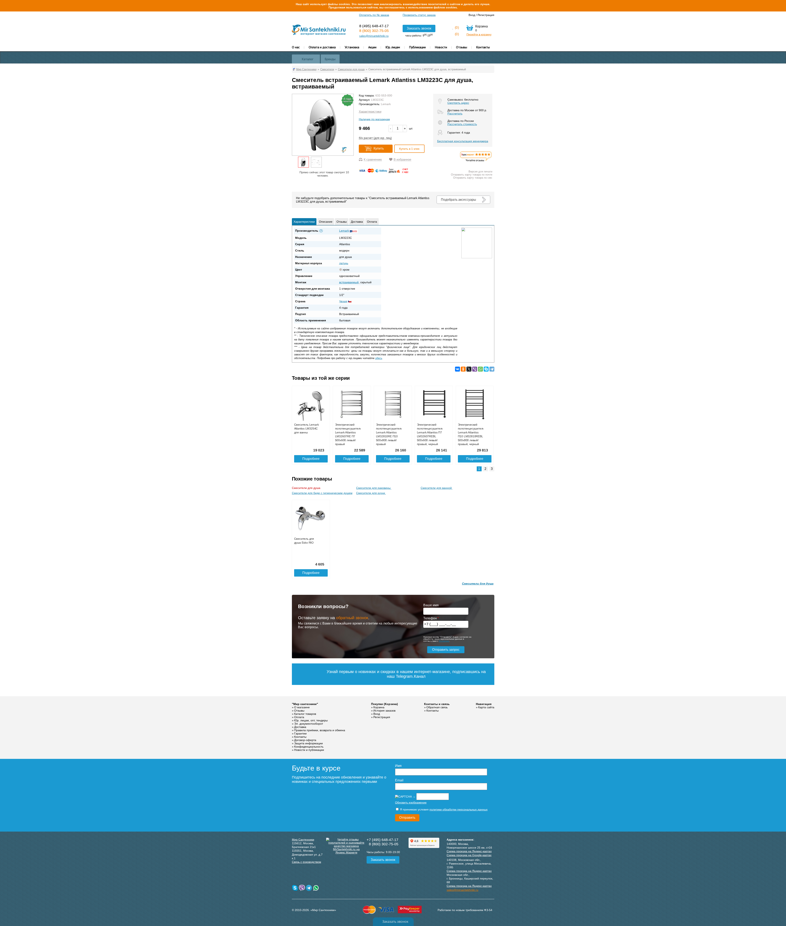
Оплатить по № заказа (374, 15)
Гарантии (300, 733)
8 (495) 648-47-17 (374, 26)
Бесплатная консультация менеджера (462, 141)
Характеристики (370, 111)
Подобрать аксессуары (458, 199)
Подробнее (311, 458)
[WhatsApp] (480, 369)
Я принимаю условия (443, 809)
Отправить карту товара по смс (472, 177)
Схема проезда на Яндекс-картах (469, 851)
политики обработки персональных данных (458, 809)
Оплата (372, 221)
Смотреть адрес (458, 102)
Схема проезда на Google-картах (469, 855)
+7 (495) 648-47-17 (382, 840)
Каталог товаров (305, 713)
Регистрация (486, 15)
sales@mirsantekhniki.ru (373, 35)
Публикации (417, 47)
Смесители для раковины (373, 488)
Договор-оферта (305, 740)
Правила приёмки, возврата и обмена (319, 730)
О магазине (302, 707)
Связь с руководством (306, 862)
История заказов (384, 710)
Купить (379, 148)
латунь (343, 263)
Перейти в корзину (478, 34)
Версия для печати (480, 171)
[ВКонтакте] (457, 369)
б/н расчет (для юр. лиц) (375, 137)
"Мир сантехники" (305, 704)
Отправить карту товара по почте (471, 174)
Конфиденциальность (308, 746)
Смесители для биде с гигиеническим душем (322, 493)
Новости (441, 47)
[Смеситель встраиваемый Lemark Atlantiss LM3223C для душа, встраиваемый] (303, 162)
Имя (398, 765)
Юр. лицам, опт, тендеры (311, 720)
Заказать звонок (419, 28)
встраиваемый (349, 282)
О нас (296, 47)
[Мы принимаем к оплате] (384, 172)
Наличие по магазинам (374, 119)
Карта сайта (486, 707)
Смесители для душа (306, 488)
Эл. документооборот (308, 723)
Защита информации (308, 743)
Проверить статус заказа (419, 15)
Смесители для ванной (437, 488)
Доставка (357, 221)
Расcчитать (454, 113)
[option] (303, 162)
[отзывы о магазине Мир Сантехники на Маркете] (476, 161)
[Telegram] (491, 369)
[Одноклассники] (463, 369)
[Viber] (474, 369)
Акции (372, 47)
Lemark (386, 104)
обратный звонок (352, 617)
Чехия (343, 301)
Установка (352, 47)
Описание (325, 221)
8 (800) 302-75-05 (374, 31)
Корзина (378, 707)
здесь (378, 358)
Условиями (444, 641)
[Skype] (486, 369)
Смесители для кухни (371, 493)
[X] (468, 369)
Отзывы (461, 47)
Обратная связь (437, 707)
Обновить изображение (411, 802)
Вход (472, 15)
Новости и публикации (309, 749)
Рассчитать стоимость (462, 124)
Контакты (483, 47)
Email (399, 780)
